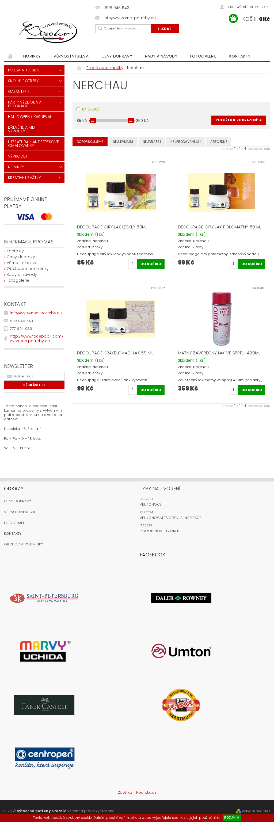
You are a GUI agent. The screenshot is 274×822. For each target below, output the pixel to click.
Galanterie (18, 91)
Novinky (32, 56)
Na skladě (90, 109)
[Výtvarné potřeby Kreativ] (48, 32)
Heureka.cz (146, 793)
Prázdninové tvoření (160, 530)
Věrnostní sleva (71, 56)
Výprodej (17, 156)
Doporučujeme (90, 141)
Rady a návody (161, 56)
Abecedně (218, 141)
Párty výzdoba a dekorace (25, 104)
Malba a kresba (23, 70)
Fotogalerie (203, 56)
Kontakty (240, 56)
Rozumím (231, 817)
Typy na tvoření (160, 488)
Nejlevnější (123, 141)
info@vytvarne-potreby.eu (36, 313)
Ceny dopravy (116, 56)
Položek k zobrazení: (239, 120)
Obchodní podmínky (28, 268)
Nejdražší (152, 141)
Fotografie (15, 522)
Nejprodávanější (185, 141)
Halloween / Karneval (30, 116)
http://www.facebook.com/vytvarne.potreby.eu (36, 338)
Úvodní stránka (10, 56)
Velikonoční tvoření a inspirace (170, 517)
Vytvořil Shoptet (256, 811)
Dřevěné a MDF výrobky (22, 129)
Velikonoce (151, 504)
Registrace (260, 7)
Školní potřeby (23, 80)
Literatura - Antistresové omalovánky (33, 143)
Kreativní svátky (24, 177)
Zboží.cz (125, 793)
